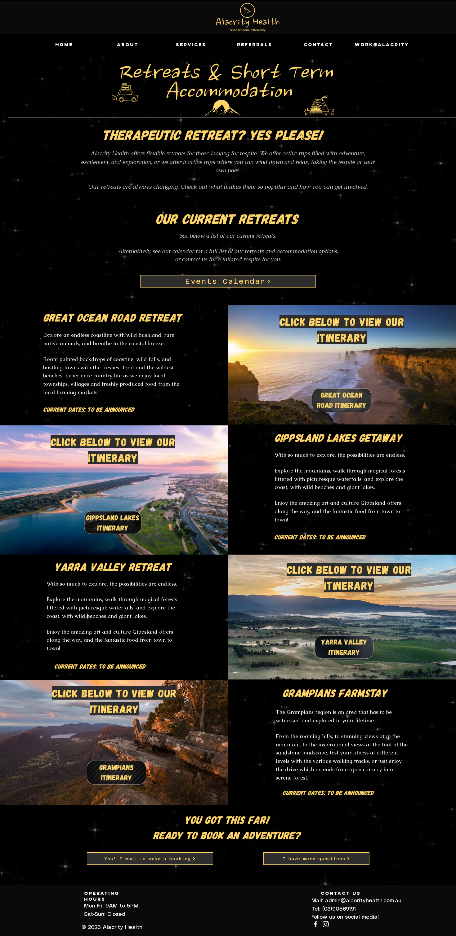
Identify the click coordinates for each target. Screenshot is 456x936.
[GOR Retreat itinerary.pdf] (341, 401)
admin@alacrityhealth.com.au (363, 900)
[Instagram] (326, 924)
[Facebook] (315, 924)
